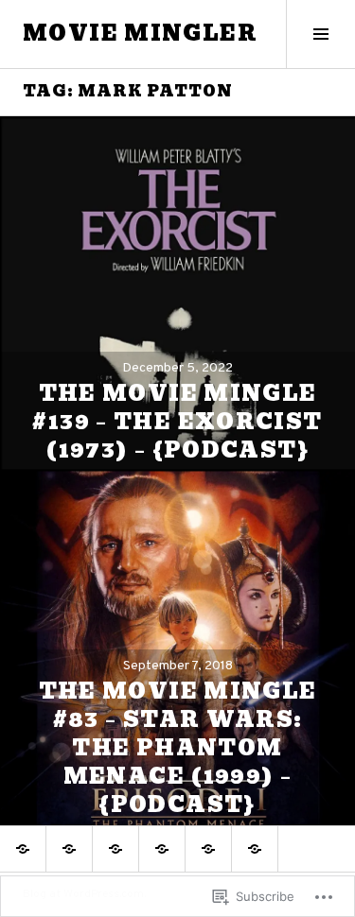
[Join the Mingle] (208, 849)
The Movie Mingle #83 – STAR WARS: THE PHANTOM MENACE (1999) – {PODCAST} (178, 748)
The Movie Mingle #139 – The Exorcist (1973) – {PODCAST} (177, 422)
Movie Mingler (140, 33)
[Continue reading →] (177, 293)
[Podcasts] (162, 849)
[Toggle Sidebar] (320, 34)
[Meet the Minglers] (254, 849)
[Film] (69, 849)
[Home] (22, 849)
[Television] (115, 849)
